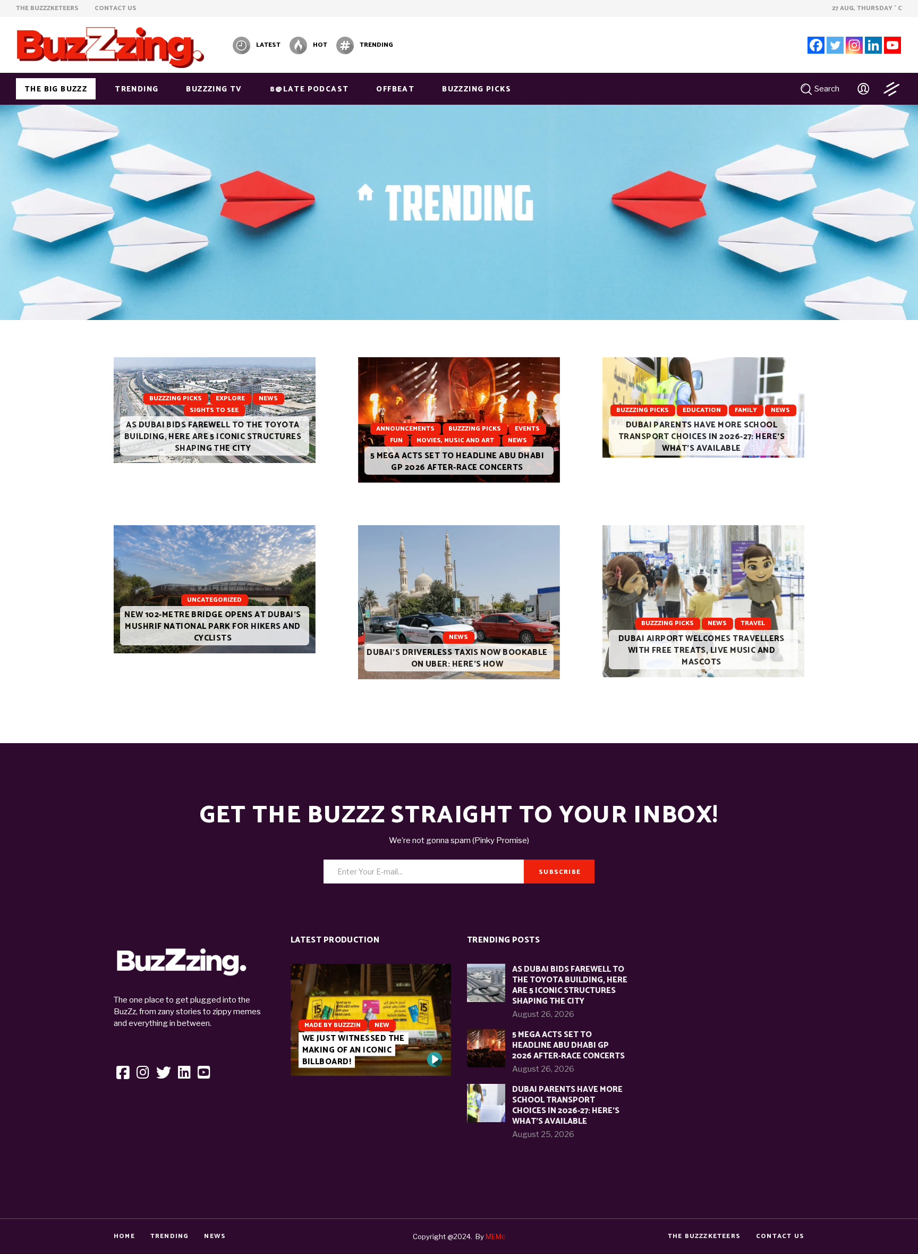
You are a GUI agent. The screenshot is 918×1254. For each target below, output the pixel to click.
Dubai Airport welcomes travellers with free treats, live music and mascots (701, 650)
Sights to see (214, 410)
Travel (753, 623)
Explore (230, 398)
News (268, 398)
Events (527, 429)
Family (746, 410)
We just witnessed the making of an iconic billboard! (353, 1050)
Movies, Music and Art (455, 440)
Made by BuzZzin (332, 1025)
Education (702, 410)
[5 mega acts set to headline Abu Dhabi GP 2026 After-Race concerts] (459, 420)
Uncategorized (214, 600)
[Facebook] (816, 45)
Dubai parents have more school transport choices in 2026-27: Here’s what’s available (701, 436)
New (382, 1025)
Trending (169, 1236)
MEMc (495, 1236)
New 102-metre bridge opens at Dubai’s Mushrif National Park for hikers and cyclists (212, 626)
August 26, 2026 (543, 1014)
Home (124, 1236)
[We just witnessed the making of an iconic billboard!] (434, 1059)
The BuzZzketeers (48, 8)
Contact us (116, 8)
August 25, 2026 (543, 1134)
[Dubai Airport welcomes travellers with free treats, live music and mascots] (703, 601)
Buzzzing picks (175, 398)
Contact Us (780, 1236)
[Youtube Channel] (892, 45)
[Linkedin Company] (873, 45)
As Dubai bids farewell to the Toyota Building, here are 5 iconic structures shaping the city (212, 436)
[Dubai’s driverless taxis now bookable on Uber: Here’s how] (459, 602)
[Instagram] (854, 45)
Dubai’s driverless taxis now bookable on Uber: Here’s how (457, 658)
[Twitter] (835, 45)
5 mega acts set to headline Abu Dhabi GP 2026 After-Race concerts (457, 461)
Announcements (405, 429)
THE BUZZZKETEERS (704, 1236)
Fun (396, 440)
